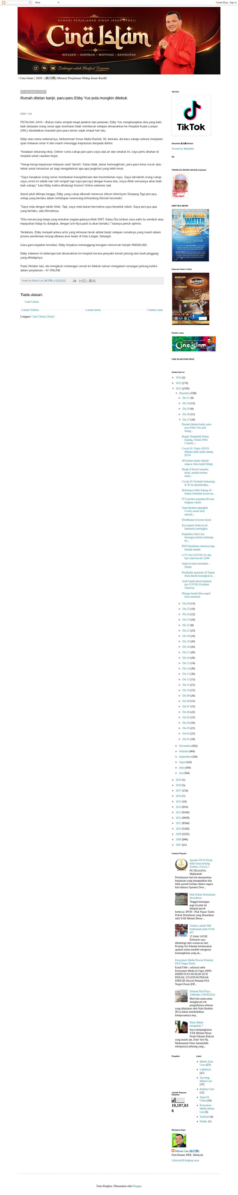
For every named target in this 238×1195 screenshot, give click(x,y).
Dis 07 (186, 706)
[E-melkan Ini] (80, 280)
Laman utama (93, 309)
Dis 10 (186, 690)
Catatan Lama (155, 309)
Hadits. (204, 1121)
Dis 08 (186, 701)
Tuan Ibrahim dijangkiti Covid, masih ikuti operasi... (195, 511)
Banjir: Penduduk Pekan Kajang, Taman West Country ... (195, 440)
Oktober (184, 751)
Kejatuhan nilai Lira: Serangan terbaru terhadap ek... (197, 537)
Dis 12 (186, 679)
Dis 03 (186, 728)
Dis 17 (186, 652)
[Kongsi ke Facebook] (90, 280)
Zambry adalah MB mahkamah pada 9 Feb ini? (202, 929)
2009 (179, 834)
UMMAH (205, 1069)
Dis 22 (186, 625)
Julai (182, 767)
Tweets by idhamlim (183, 148)
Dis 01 (186, 739)
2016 (179, 795)
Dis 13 (186, 673)
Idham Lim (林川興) (187, 1151)
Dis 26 (186, 603)
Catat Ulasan (32, 301)
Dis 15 (186, 663)
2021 (179, 388)
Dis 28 (186, 414)
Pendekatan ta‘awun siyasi (196, 519)
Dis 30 (186, 403)
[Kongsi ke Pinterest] (94, 280)
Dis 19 (186, 641)
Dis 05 (186, 717)
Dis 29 (186, 408)
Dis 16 (186, 657)
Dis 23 (186, 619)
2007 (179, 844)
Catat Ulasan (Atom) (43, 316)
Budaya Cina (207, 1089)
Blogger (137, 1186)
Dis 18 (186, 646)
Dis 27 (186, 419)
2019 (179, 779)
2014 (179, 806)
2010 (179, 828)
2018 (179, 785)
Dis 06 (186, 711)
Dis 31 (186, 397)
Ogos (182, 762)
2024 (179, 377)
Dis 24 (186, 614)
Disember (184, 393)
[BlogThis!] (84, 280)
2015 (179, 801)
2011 (179, 823)
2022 (179, 383)
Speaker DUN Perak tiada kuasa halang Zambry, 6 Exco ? (201, 863)
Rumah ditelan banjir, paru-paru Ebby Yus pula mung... (197, 427)
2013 (179, 812)
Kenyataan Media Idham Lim (207, 1108)
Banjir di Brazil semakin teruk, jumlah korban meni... (195, 472)
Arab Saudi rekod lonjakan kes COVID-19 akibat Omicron (197, 584)
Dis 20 (186, 635)
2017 (179, 790)
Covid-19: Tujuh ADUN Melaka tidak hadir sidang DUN (197, 452)
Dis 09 (186, 695)
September (185, 756)
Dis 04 (186, 722)
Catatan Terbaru (30, 309)
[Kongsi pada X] (87, 280)
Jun (181, 773)
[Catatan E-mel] (74, 280)
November (185, 745)
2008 (179, 839)
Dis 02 (186, 733)
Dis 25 (186, 608)
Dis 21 (186, 630)
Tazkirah (204, 1116)
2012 (179, 817)
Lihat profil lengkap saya (185, 1160)
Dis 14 (186, 668)
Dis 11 (186, 684)
